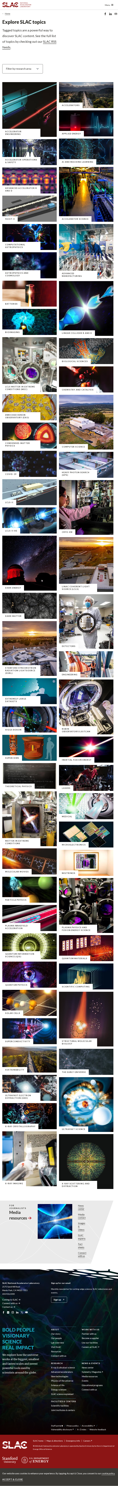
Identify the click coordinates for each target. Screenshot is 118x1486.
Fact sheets (81, 1245)
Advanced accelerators (62, 1372)
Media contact (82, 1216)
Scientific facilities (60, 1405)
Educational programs (92, 1385)
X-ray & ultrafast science (63, 1367)
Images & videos (81, 1226)
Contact (7, 1307)
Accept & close (12, 1479)
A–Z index (81, 1429)
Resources (56, 1351)
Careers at (89, 1347)
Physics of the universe (62, 1380)
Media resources (90, 1376)
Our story (55, 1333)
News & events (91, 1363)
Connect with (10, 1303)
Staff (56, 1425)
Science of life (57, 1385)
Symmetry (91, 1372)
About (55, 1329)
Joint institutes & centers (63, 1410)
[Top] (111, 1416)
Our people (56, 1338)
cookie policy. (108, 1473)
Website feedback (98, 1429)
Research (57, 1363)
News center (81, 1207)
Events (85, 1380)
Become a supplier (90, 1338)
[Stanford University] (10, 1460)
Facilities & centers (63, 1401)
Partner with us (89, 1333)
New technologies (59, 1376)
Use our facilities (90, 1342)
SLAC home (38, 1441)
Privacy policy (72, 1425)
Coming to (10, 1299)
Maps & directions (55, 1441)
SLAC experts (81, 1237)
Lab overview (57, 1342)
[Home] (14, 1445)
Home (7, 13)
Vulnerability (61, 1429)
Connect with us (82, 1254)
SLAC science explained (62, 1394)
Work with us (90, 1329)
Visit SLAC (56, 1347)
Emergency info (73, 1441)
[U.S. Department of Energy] (34, 1460)
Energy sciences (58, 1389)
